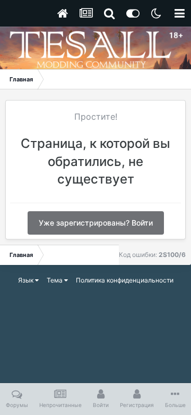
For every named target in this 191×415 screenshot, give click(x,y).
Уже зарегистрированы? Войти (96, 222)
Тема (55, 280)
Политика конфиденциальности (124, 280)
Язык (26, 280)
